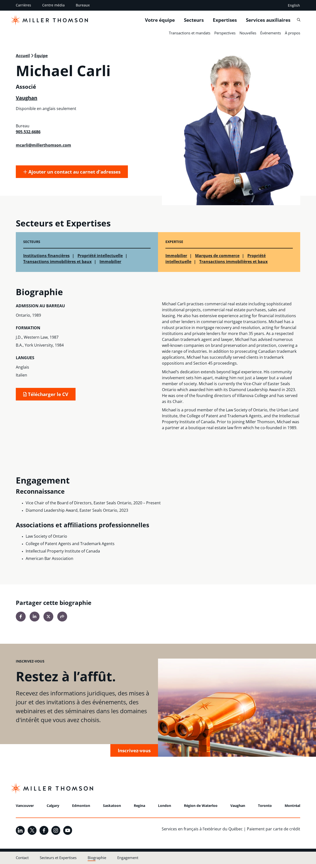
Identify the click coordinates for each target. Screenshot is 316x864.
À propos (292, 32)
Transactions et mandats (189, 32)
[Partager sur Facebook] (21, 616)
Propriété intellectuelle (100, 255)
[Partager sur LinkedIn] (35, 616)
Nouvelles (247, 32)
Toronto (265, 805)
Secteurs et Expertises (58, 857)
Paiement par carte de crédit (273, 829)
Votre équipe (160, 20)
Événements (270, 32)
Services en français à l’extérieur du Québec (202, 829)
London (164, 805)
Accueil (23, 55)
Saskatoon (112, 805)
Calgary (53, 805)
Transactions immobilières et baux (57, 261)
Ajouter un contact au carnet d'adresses (73, 172)
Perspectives (225, 32)
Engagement (127, 857)
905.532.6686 (28, 131)
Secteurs (194, 20)
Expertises (225, 20)
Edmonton (81, 805)
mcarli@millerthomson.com (43, 145)
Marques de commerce (217, 255)
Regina (139, 805)
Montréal (292, 805)
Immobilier (110, 261)
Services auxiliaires (268, 20)
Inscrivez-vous (134, 750)
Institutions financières (46, 255)
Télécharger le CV (47, 394)
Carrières (23, 5)
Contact (22, 857)
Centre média (53, 5)
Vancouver (25, 805)
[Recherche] (298, 20)
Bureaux (83, 5)
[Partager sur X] (48, 616)
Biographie (97, 857)
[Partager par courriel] (62, 616)
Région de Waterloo (200, 805)
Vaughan (26, 97)
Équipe (41, 55)
